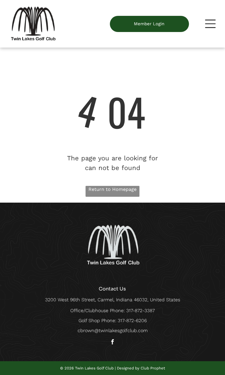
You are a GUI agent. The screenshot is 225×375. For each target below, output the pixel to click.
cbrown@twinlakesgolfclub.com (113, 330)
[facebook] (112, 342)
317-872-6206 (132, 320)
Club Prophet (153, 368)
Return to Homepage (112, 189)
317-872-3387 (140, 310)
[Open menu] (210, 24)
